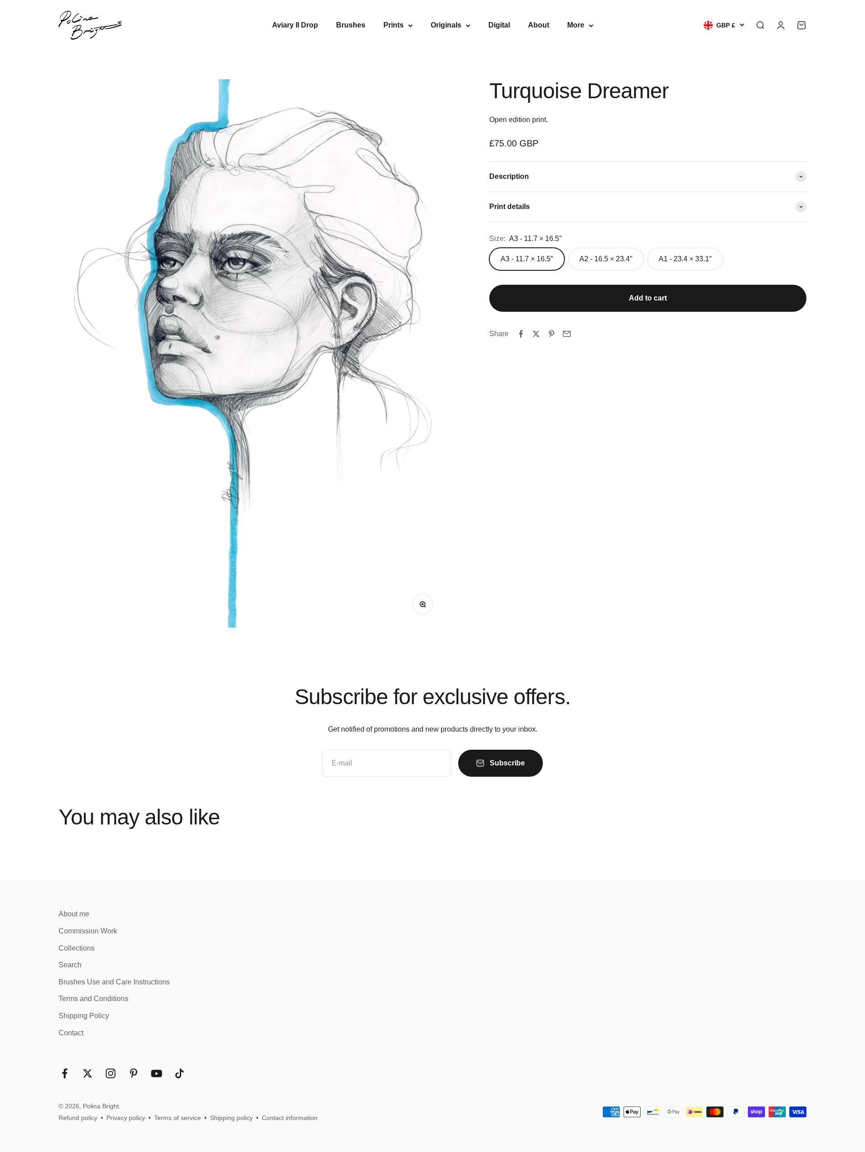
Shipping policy (231, 1117)
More (575, 25)
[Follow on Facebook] (65, 1073)
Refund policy (78, 1117)
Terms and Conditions (93, 998)
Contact (71, 1033)
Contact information (290, 1117)
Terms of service (177, 1117)
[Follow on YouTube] (156, 1073)
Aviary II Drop (295, 25)
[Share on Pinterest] (551, 334)
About (538, 25)
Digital (499, 25)
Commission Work (88, 931)
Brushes (350, 25)
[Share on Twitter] (536, 334)
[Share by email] (566, 334)
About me (74, 914)
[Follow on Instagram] (111, 1073)
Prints (393, 25)
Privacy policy (125, 1117)
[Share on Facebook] (520, 334)
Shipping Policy (84, 1016)
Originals (446, 25)
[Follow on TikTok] (179, 1073)
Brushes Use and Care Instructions (114, 982)
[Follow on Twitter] (88, 1073)
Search (70, 965)
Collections (77, 948)
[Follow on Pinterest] (133, 1073)
